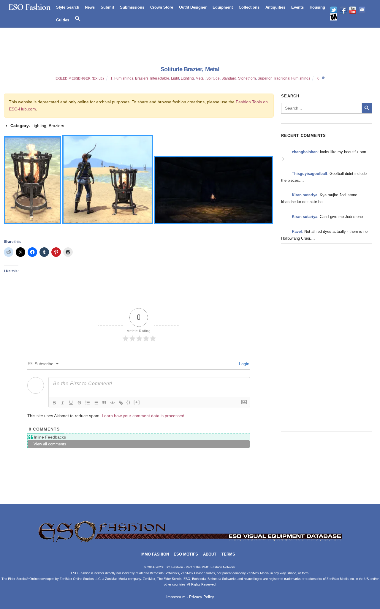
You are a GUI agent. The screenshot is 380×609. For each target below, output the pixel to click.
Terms (228, 554)
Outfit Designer (193, 7)
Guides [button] (62, 20)
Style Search (67, 7)
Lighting (187, 78)
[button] (77, 18)
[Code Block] (112, 402)
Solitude (213, 78)
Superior (264, 78)
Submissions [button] (132, 7)
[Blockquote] (104, 402)
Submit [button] (107, 7)
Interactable (159, 78)
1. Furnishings (121, 78)
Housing (317, 7)
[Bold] (54, 402)
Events (297, 7)
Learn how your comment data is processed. (144, 415)
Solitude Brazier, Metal (190, 69)
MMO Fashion (155, 554)
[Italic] (62, 402)
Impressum (176, 597)
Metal (200, 78)
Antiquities (275, 7)
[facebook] (343, 10)
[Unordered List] (96, 402)
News (90, 7)
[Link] (121, 402)
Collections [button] (249, 7)
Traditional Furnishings (291, 78)
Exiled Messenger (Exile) (80, 78)
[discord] (362, 10)
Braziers (141, 78)
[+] (137, 402)
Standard (228, 78)
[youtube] (352, 10)
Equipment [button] (223, 7)
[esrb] (333, 17)
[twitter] (333, 10)
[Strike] (79, 402)
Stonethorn (247, 78)
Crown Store (161, 7)
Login (243, 363)
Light (175, 78)
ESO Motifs (186, 554)
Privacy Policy (201, 597)
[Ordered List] (87, 402)
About (209, 554)
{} (128, 402)
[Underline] (71, 402)
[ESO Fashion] (190, 541)
